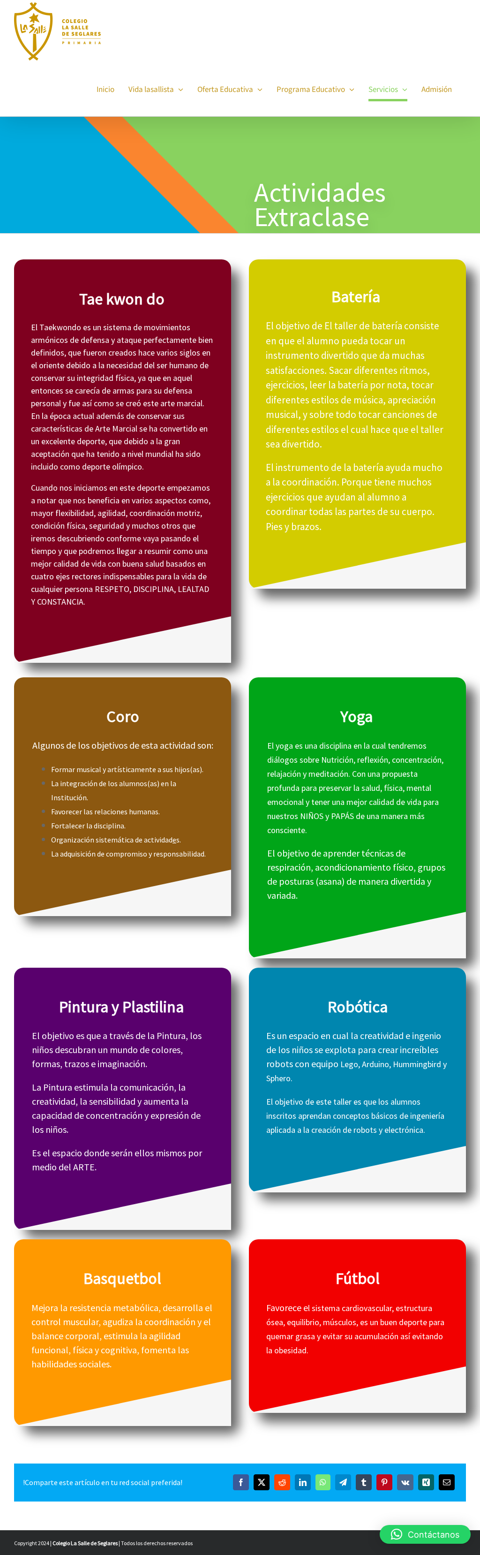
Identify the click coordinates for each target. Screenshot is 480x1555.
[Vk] (405, 1482)
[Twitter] (261, 1482)
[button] (425, 1534)
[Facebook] (241, 1482)
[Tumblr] (363, 1482)
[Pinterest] (384, 1482)
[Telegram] (343, 1482)
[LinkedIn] (302, 1482)
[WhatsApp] (323, 1482)
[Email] (446, 1482)
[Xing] (426, 1482)
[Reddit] (282, 1482)
